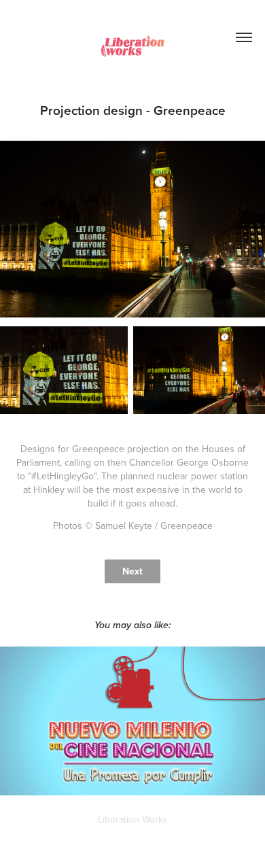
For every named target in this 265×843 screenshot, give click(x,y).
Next (132, 571)
